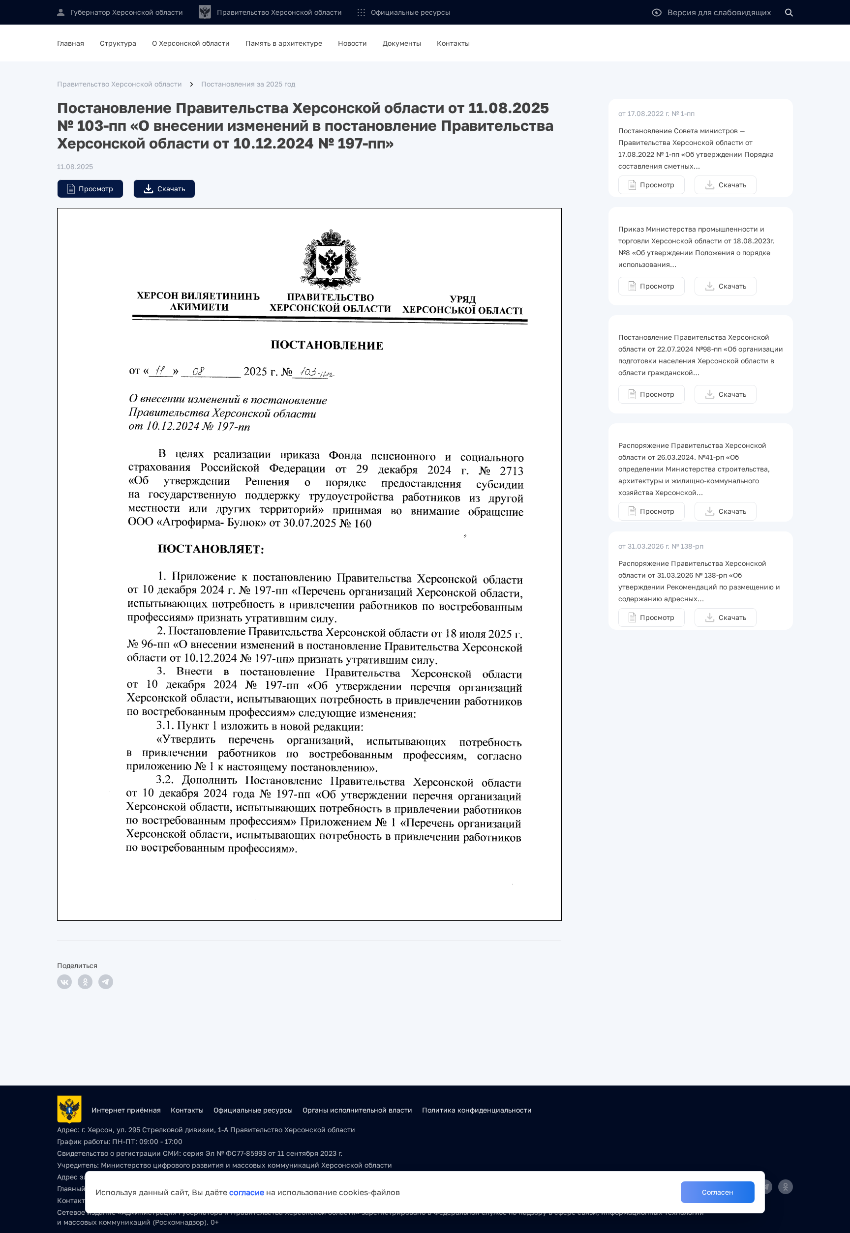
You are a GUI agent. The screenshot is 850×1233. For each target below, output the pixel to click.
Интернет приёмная (126, 1110)
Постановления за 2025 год (248, 84)
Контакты (453, 43)
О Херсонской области (191, 43)
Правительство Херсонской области (119, 84)
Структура (118, 43)
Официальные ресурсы (410, 12)
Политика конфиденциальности (477, 1110)
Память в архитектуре (283, 43)
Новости (352, 43)
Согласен (717, 1192)
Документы (402, 43)
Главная (70, 43)
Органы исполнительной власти (357, 1110)
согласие (246, 1192)
